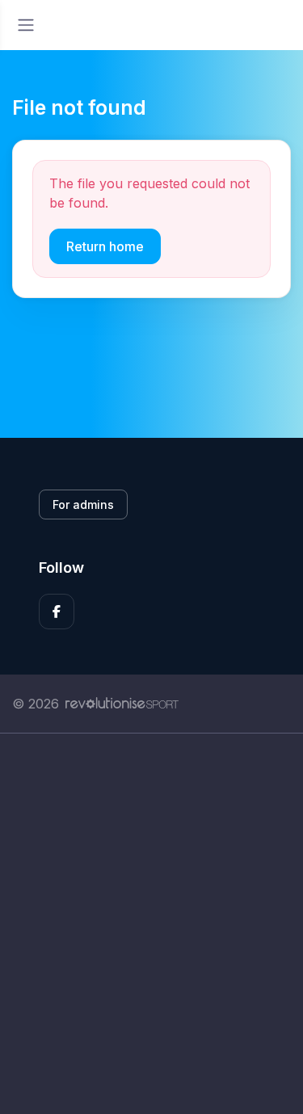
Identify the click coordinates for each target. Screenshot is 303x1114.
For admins (83, 504)
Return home (105, 246)
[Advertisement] (151, 923)
